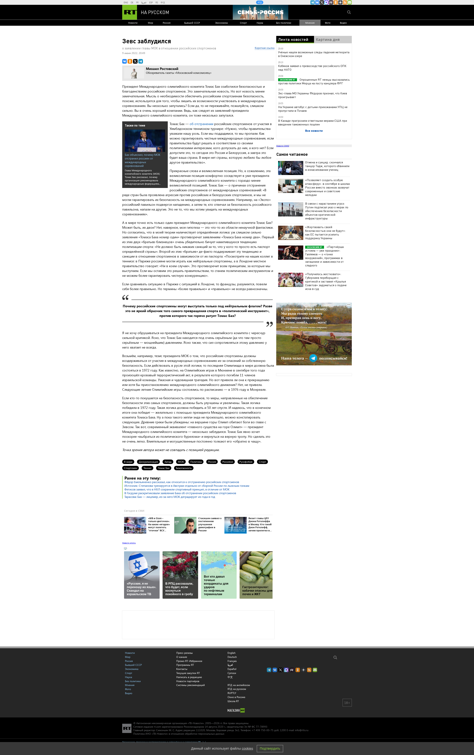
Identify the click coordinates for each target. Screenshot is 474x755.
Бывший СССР (192, 22)
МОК (181, 461)
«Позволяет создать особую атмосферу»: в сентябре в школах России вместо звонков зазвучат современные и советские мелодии (327, 187)
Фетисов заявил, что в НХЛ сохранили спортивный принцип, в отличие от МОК (176, 489)
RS (157, 2)
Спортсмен (130, 468)
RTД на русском (237, 689)
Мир (150, 22)
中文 (163, 2)
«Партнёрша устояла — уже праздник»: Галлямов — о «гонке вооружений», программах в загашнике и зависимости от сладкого (324, 256)
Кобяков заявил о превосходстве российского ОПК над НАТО (312, 67)
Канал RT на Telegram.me (312, 2)
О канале (181, 657)
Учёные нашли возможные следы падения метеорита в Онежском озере (313, 54)
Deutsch (232, 657)
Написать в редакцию (189, 677)
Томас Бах (163, 468)
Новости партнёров (187, 681)
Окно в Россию (236, 697)
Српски (232, 673)
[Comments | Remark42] (198, 624)
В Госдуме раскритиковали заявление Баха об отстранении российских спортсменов (180, 493)
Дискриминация (148, 461)
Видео (343, 22)
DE (132, 2)
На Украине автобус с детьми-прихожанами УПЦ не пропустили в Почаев (313, 108)
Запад (167, 461)
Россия (167, 22)
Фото (328, 22)
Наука (260, 22)
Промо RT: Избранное (189, 661)
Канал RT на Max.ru (326, 2)
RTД (260, 2)
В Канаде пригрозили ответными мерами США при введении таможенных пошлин (312, 122)
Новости (133, 22)
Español (232, 669)
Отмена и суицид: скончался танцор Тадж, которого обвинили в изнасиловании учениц (327, 165)
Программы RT (185, 665)
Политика (196, 461)
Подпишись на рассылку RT (349, 2)
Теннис (147, 468)
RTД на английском (239, 685)
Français (232, 661)
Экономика (221, 22)
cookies (247, 748)
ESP (151, 2)
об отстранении (201, 124)
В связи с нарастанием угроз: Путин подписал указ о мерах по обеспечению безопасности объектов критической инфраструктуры (326, 210)
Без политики (283, 22)
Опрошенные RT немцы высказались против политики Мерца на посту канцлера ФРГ (314, 81)
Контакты (181, 669)
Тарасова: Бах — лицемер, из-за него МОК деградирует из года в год (169, 497)
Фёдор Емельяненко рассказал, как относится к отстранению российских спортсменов (181, 482)
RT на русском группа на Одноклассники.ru (335, 2)
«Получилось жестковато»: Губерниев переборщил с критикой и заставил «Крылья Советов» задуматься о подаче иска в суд (326, 281)
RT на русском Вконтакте (317, 2)
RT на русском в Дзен (340, 2)
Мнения (310, 22)
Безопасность (184, 468)
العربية (143, 2)
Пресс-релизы (184, 653)
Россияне (227, 461)
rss (345, 2)
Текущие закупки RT (188, 673)
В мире (128, 461)
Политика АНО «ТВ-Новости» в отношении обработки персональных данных (178, 733)
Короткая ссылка (264, 48)
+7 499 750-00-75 (262, 730)
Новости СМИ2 (282, 145)
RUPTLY (232, 693)
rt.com (157, 726)
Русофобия (245, 461)
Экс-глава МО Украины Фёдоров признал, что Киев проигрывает (312, 95)
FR (137, 2)
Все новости (314, 130)
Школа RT (233, 701)
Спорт (243, 22)
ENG (126, 2)
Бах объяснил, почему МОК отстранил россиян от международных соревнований (142, 160)
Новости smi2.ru (129, 543)
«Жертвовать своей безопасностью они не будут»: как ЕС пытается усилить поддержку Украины (325, 232)
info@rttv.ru (301, 730)
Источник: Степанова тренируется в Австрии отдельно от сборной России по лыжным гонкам (186, 485)
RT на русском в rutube (331, 2)
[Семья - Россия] (260, 12)
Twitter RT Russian (322, 2)
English (232, 653)
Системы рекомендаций (190, 685)
